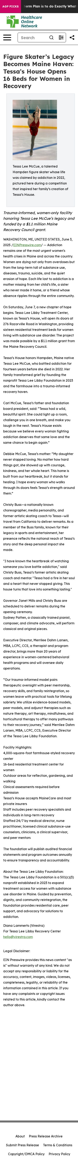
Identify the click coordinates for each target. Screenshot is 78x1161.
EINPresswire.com (27, 245)
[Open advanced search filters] (61, 37)
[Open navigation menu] (7, 37)
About (20, 1136)
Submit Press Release (22, 1145)
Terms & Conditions (57, 1145)
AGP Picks (10, 6)
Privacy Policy (59, 1154)
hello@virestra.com (18, 937)
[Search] (51, 37)
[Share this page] (72, 37)
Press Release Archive (46, 1136)
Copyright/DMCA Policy (26, 1154)
